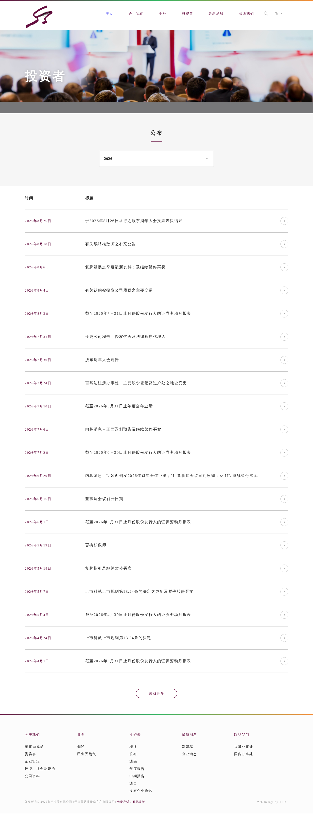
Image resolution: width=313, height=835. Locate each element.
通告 (133, 783)
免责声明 (123, 801)
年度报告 (137, 769)
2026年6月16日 (38, 499)
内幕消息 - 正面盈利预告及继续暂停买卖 (123, 429)
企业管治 (32, 761)
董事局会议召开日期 (104, 499)
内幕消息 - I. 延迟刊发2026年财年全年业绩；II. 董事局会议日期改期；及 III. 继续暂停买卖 (171, 475)
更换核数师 (96, 545)
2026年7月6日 (37, 429)
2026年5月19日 (38, 545)
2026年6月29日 (38, 476)
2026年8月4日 (37, 290)
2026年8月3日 (37, 313)
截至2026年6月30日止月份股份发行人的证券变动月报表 (138, 452)
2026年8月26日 (38, 221)
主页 (109, 13)
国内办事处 (243, 754)
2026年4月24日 (38, 638)
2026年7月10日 (38, 406)
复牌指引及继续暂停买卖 (108, 568)
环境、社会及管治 (40, 769)
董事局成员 (34, 747)
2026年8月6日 (37, 267)
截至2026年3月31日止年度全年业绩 (119, 406)
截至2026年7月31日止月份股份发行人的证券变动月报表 (138, 313)
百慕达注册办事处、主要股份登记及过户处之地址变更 (136, 383)
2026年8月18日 (38, 244)
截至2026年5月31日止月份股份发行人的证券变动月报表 (138, 522)
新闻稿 (187, 747)
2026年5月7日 (37, 591)
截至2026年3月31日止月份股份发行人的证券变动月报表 (138, 661)
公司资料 (32, 776)
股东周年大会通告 (102, 360)
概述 (81, 747)
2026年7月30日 (38, 360)
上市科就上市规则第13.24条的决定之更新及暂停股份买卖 (139, 591)
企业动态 (189, 754)
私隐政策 (139, 801)
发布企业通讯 (140, 791)
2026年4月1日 (37, 661)
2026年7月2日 (37, 452)
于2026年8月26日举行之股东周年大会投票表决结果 (134, 221)
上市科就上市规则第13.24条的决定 (118, 638)
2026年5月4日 (37, 615)
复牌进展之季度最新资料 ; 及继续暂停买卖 (125, 267)
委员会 (30, 754)
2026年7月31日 (38, 337)
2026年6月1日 (37, 522)
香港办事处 (243, 747)
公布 (133, 754)
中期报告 (137, 776)
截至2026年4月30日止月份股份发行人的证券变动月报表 (138, 614)
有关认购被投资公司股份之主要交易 (119, 290)
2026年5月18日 (38, 568)
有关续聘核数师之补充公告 (110, 244)
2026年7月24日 (38, 383)
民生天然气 (86, 754)
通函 (133, 761)
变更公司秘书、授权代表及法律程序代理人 (125, 336)
